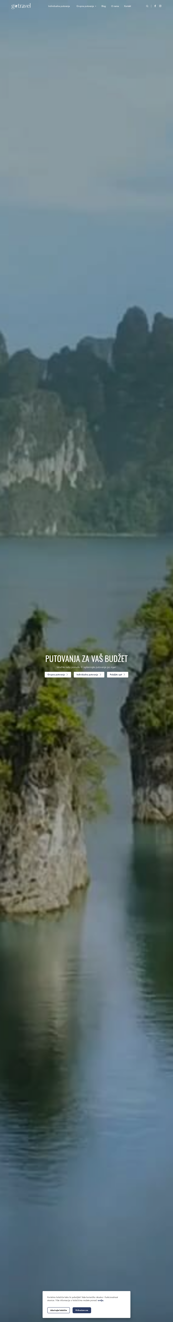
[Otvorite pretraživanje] (147, 6)
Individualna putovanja (87, 674)
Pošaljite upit (116, 674)
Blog (104, 6)
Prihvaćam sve (82, 1310)
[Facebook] (155, 6)
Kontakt (127, 6)
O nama (115, 6)
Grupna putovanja (56, 674)
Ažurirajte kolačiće (58, 1310)
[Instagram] (160, 6)
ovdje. (101, 1300)
